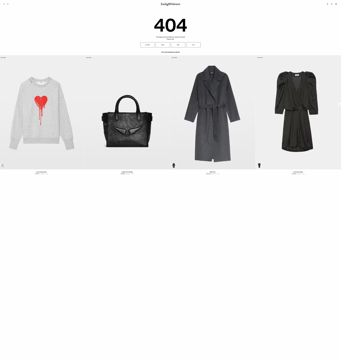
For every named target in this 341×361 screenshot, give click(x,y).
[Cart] (336, 4)
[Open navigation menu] (4, 4)
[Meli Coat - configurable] (177, 165)
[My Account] (327, 4)
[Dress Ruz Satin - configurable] (263, 165)
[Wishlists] (331, 4)
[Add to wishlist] (81, 57)
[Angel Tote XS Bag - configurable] (92, 165)
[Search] (7, 4)
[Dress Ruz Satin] (298, 112)
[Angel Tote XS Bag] (127, 112)
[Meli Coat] (212, 112)
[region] (170, 116)
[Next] (339, 104)
